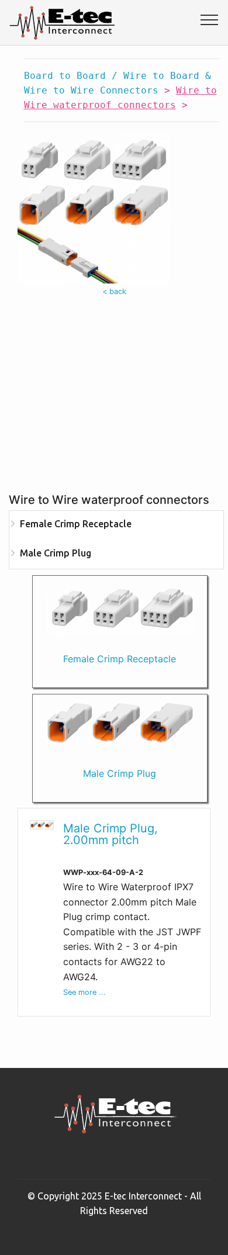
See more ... (84, 992)
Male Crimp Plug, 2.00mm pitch (110, 834)
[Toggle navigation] (210, 19)
